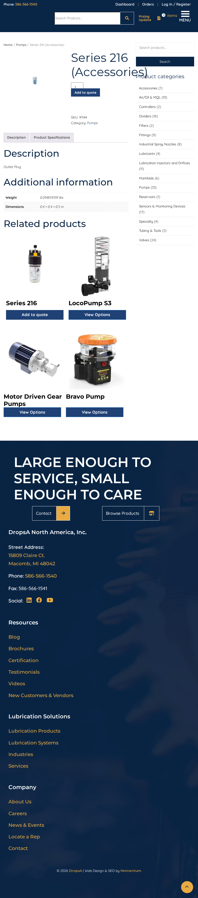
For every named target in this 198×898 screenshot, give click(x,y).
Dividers (145, 116)
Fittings (145, 135)
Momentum (130, 871)
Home (8, 45)
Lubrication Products (34, 731)
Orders (148, 4)
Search (165, 61)
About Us (19, 802)
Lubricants (147, 153)
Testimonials (24, 672)
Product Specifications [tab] (52, 137)
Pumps (144, 187)
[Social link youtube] (49, 600)
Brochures (21, 648)
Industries (20, 754)
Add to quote (85, 92)
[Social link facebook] (40, 600)
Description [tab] (16, 137)
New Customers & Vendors (40, 695)
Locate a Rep (24, 837)
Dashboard (124, 4)
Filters (143, 125)
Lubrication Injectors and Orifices (164, 163)
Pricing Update (145, 18)
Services (18, 766)
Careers (17, 813)
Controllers (147, 107)
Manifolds (146, 178)
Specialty (146, 221)
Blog (14, 637)
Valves (144, 240)
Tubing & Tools (150, 230)
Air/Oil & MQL (150, 97)
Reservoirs (147, 197)
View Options (97, 314)
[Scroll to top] (187, 887)
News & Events (26, 825)
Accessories (148, 88)
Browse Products (122, 513)
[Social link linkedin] (30, 600)
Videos (16, 683)
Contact (43, 513)
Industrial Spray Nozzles (157, 144)
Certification (23, 660)
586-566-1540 (26, 4)
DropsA (75, 871)
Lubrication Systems (33, 743)
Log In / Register (176, 4)
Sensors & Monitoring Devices (162, 206)
